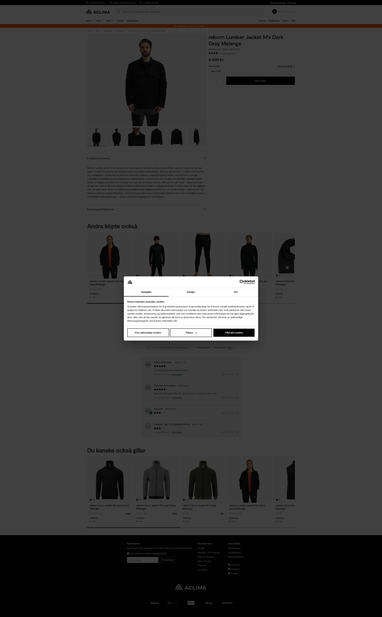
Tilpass (189, 332)
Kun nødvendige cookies (148, 332)
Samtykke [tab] (146, 292)
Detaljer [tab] (191, 292)
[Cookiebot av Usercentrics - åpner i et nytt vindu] (242, 282)
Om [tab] (236, 292)
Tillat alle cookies (234, 332)
